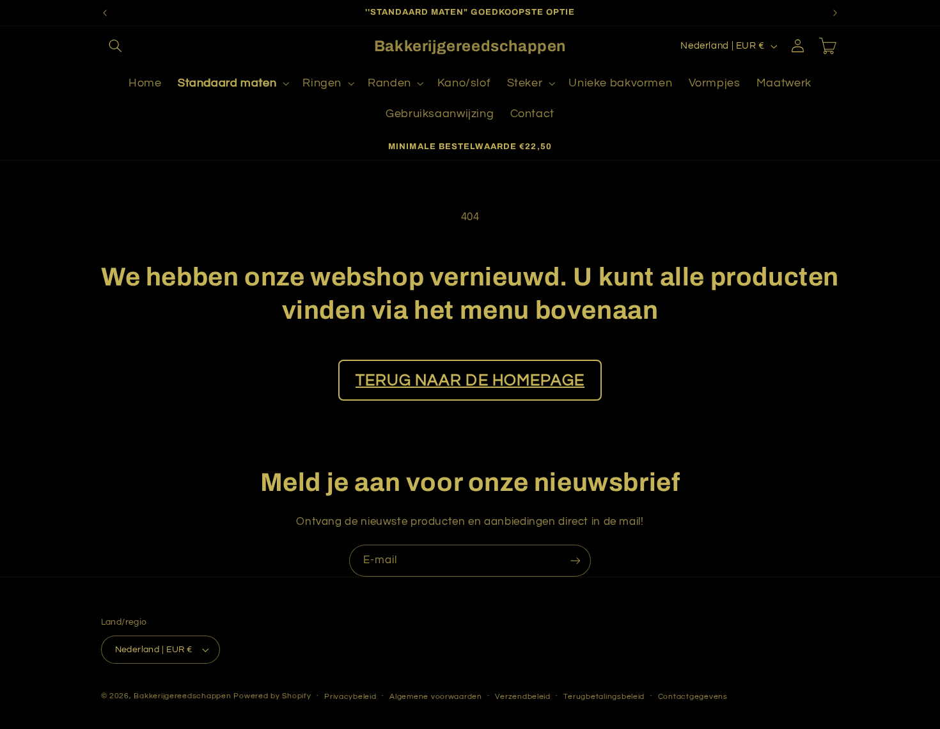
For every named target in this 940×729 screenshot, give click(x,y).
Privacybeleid (350, 696)
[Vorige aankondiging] (105, 13)
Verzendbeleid (523, 696)
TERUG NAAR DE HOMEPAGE (470, 380)
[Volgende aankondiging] (835, 13)
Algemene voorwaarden (435, 696)
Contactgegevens (693, 696)
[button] (115, 46)
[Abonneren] (575, 560)
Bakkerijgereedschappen (183, 696)
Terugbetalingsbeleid (604, 696)
